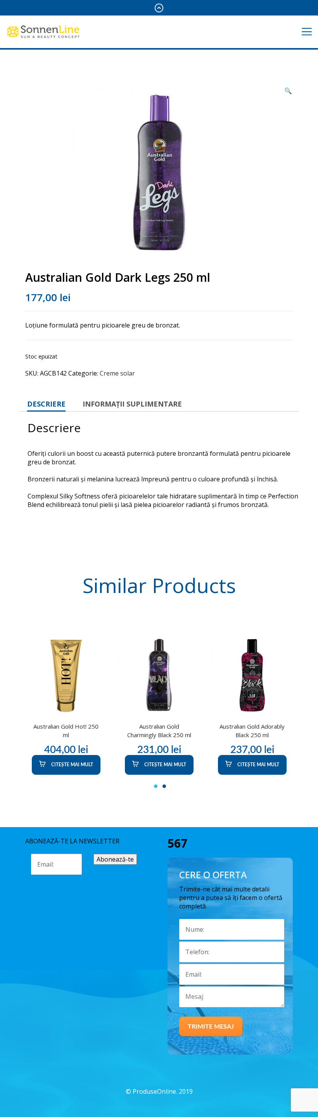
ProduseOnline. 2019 (163, 1091)
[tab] (46, 404)
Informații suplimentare (132, 404)
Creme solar (117, 373)
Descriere (46, 404)
